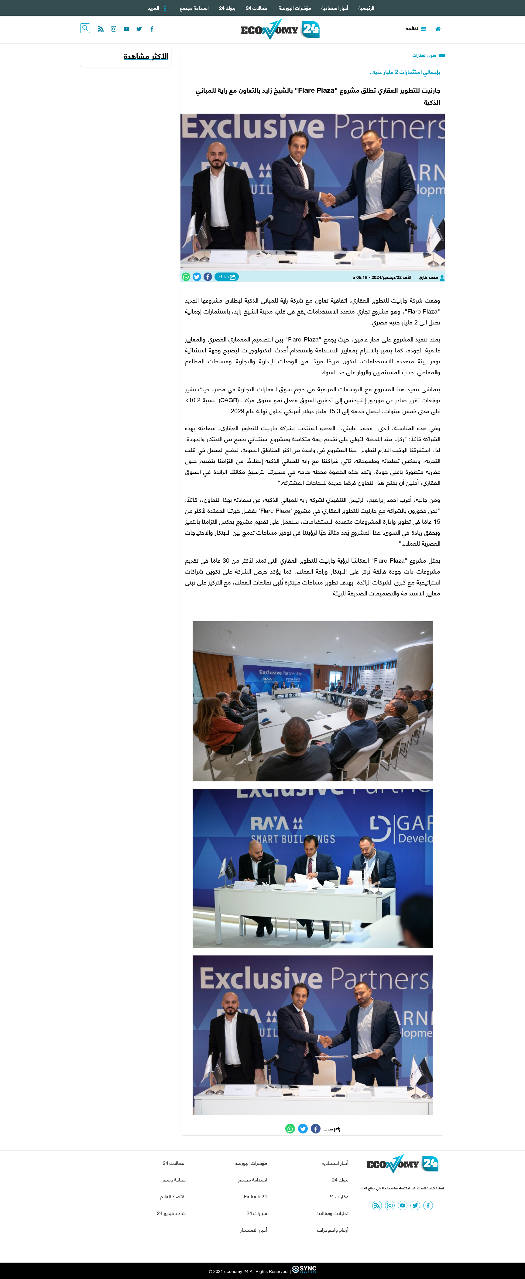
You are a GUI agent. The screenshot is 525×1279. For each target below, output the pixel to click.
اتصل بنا (249, 1250)
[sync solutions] (303, 1271)
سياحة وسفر (174, 1179)
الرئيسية (366, 7)
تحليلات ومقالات (332, 1212)
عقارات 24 (338, 1196)
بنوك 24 (227, 7)
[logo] (280, 29)
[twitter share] (197, 277)
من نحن (277, 1250)
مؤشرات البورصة (295, 7)
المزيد (154, 7)
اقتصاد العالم (173, 1196)
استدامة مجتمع (194, 7)
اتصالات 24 (257, 7)
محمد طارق (429, 277)
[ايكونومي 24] (402, 1165)
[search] (85, 28)
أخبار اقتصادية (334, 7)
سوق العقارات (425, 55)
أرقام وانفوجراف (332, 1229)
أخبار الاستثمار (253, 1229)
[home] (438, 28)
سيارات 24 (257, 1212)
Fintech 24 (255, 1196)
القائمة (413, 27)
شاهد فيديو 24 (171, 1212)
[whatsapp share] (186, 277)
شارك (224, 276)
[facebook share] (208, 277)
